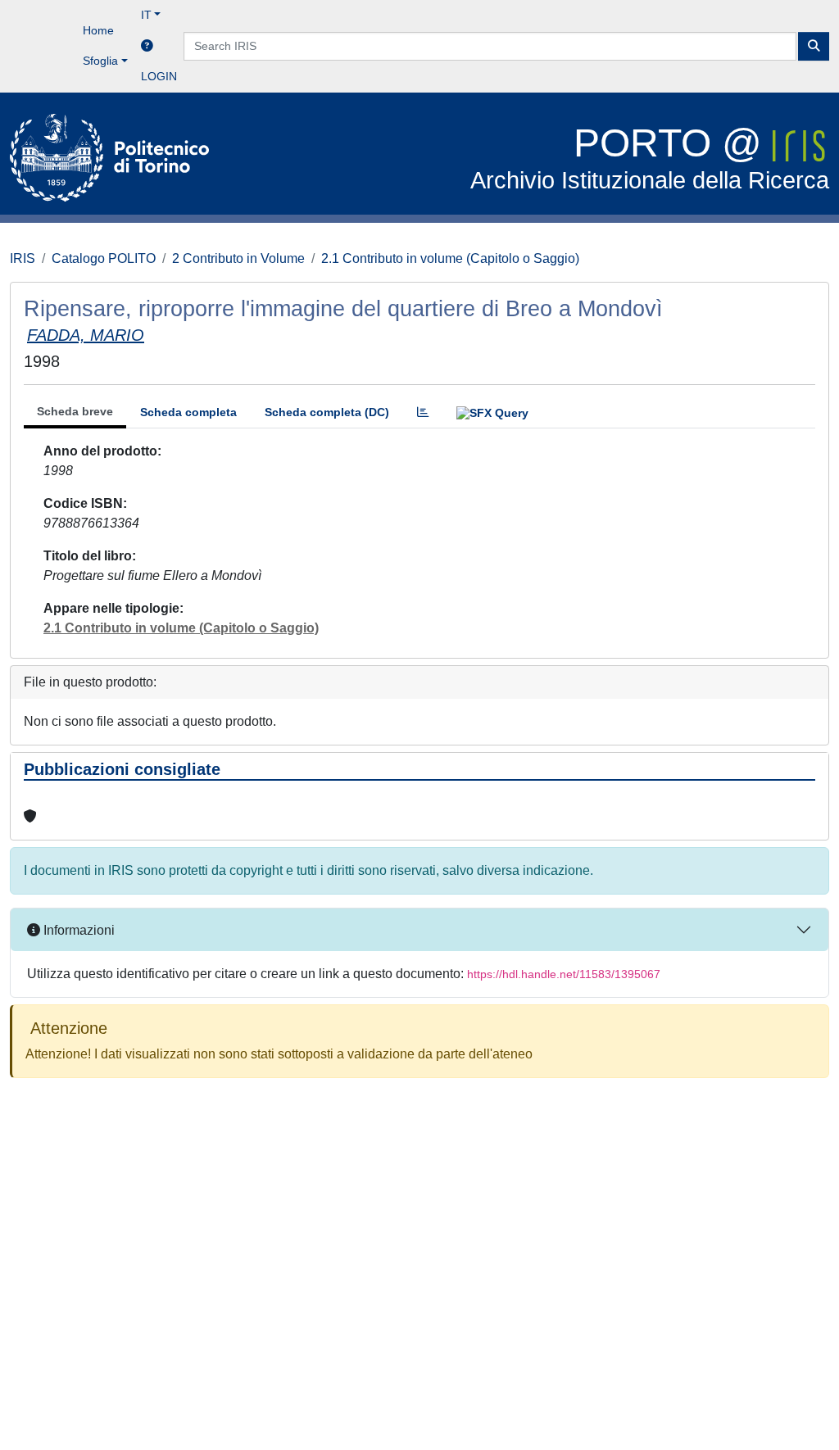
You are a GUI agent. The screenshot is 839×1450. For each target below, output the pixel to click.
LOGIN (159, 76)
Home (98, 30)
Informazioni (77, 930)
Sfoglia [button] (100, 60)
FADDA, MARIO (85, 335)
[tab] (422, 412)
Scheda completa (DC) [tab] (327, 412)
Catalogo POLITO (104, 258)
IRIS (22, 258)
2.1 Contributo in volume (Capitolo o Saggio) (450, 258)
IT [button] (146, 14)
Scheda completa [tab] (188, 412)
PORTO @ (649, 157)
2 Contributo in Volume (238, 258)
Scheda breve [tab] (75, 411)
